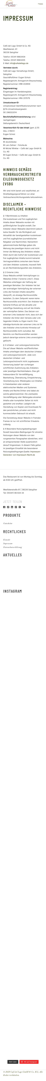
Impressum (7, 543)
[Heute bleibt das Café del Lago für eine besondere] (23, 679)
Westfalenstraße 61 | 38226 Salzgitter (20, 489)
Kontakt (6, 540)
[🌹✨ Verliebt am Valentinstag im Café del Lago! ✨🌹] (23, 1024)
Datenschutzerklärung (12, 547)
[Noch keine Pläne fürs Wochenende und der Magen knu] (23, 748)
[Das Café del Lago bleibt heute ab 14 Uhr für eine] (23, 656)
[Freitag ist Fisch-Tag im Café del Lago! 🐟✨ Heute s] (23, 932)
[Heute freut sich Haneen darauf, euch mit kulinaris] (23, 886)
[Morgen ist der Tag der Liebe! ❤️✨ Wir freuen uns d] (23, 1001)
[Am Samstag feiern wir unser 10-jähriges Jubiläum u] (23, 817)
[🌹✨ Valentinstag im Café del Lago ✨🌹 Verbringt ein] (23, 1047)
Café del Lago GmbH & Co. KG (24, 1072)
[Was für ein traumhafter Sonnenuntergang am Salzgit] (23, 909)
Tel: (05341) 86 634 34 (13, 493)
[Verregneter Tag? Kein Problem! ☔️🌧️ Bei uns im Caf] (23, 955)
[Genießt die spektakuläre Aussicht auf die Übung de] (23, 771)
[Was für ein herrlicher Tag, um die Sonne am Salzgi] (23, 978)
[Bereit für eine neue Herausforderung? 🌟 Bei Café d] (23, 863)
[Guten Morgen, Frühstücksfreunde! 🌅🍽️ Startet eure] (23, 725)
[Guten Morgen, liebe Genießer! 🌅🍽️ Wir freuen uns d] (23, 610)
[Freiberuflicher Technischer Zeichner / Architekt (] (23, 633)
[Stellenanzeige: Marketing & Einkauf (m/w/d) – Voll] (23, 702)
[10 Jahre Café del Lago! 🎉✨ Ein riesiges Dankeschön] (23, 794)
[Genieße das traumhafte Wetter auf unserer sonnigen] (23, 840)
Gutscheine (7, 523)
